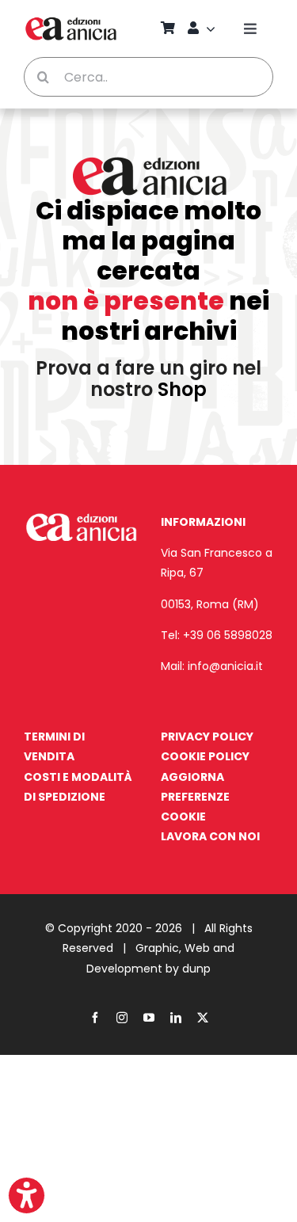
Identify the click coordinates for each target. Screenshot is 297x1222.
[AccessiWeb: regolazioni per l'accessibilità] (26, 1195)
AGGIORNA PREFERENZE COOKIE (195, 796)
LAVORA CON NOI (210, 836)
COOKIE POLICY (205, 756)
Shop (182, 389)
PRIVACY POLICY (207, 736)
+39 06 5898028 (227, 635)
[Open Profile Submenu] (213, 28)
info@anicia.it (225, 666)
